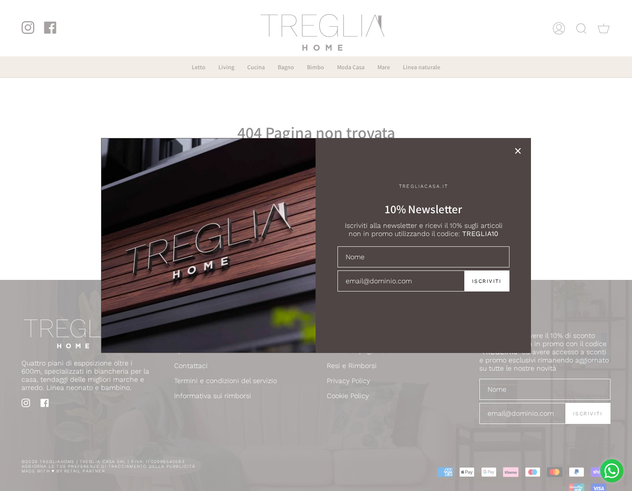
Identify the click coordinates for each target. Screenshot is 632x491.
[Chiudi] (518, 151)
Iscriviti (486, 281)
